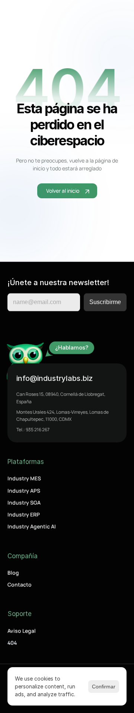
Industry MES (24, 478)
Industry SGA (24, 502)
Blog (13, 572)
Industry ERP (23, 514)
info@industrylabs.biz (54, 378)
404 (12, 642)
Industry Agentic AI (31, 526)
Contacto (19, 584)
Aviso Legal (21, 630)
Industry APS (23, 490)
